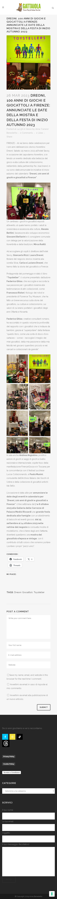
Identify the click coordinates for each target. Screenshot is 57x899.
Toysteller (39, 592)
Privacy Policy (8, 756)
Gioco (29, 129)
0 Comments (26, 133)
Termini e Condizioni (11, 772)
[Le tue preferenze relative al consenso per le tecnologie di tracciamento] (52, 894)
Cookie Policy (8, 764)
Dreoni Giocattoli (23, 592)
